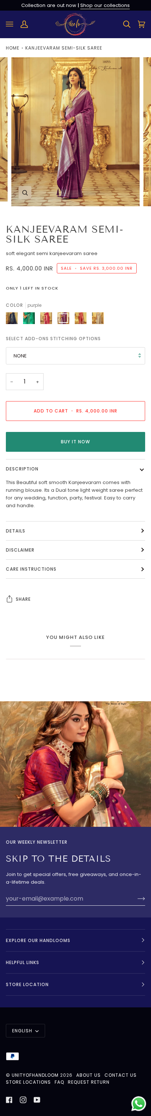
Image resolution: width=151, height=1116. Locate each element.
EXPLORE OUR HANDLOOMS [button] (38, 940)
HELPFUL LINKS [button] (22, 962)
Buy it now (75, 442)
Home (12, 48)
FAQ (59, 1082)
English (23, 1031)
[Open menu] (13, 24)
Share (23, 599)
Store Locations (28, 1082)
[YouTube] (37, 1100)
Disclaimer (20, 550)
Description (22, 469)
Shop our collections (105, 5)
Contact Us (120, 1075)
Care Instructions (31, 569)
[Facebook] (9, 1100)
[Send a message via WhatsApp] (138, 1103)
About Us (88, 1075)
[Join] (135, 898)
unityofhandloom (35, 1075)
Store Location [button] (27, 984)
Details (15, 531)
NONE (20, 355)
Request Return (89, 1082)
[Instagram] (23, 1100)
